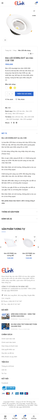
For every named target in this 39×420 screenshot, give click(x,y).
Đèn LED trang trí (18, 113)
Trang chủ (8, 50)
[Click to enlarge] (5, 40)
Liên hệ (4, 370)
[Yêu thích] (16, 237)
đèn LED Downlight (12, 119)
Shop (15, 50)
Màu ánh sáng (10, 84)
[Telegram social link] (16, 122)
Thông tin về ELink (8, 366)
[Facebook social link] (11, 122)
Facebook (5, 383)
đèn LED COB (29, 117)
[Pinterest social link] (13, 122)
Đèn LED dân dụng (24, 50)
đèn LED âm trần (17, 117)
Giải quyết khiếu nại (8, 349)
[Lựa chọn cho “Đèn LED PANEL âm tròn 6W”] (34, 240)
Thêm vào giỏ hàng (24, 94)
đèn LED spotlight (26, 119)
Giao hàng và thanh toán (10, 346)
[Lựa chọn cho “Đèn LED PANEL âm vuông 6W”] (16, 240)
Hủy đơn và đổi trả (8, 353)
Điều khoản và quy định (9, 356)
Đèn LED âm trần (19, 111)
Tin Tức (4, 373)
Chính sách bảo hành (9, 342)
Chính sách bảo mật (8, 339)
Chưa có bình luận (24, 319)
